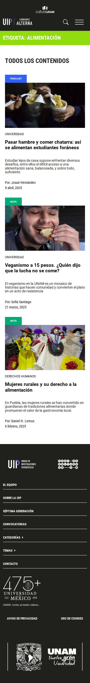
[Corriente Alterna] (17, 22)
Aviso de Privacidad (22, 618)
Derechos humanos (20, 376)
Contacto (10, 564)
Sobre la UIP (12, 498)
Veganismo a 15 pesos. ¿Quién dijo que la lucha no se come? (42, 268)
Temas (8, 550)
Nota (13, 201)
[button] (79, 22)
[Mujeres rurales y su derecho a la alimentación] (45, 347)
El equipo (10, 485)
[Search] (66, 22)
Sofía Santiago (21, 302)
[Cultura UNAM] (45, 9)
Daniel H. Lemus (22, 421)
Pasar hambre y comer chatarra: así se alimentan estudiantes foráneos (43, 144)
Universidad (14, 134)
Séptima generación (18, 511)
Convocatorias (14, 524)
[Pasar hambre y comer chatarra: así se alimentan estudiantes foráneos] (45, 105)
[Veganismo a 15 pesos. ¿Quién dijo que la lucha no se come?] (45, 228)
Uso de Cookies (72, 618)
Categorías (12, 537)
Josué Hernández (23, 183)
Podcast (16, 78)
